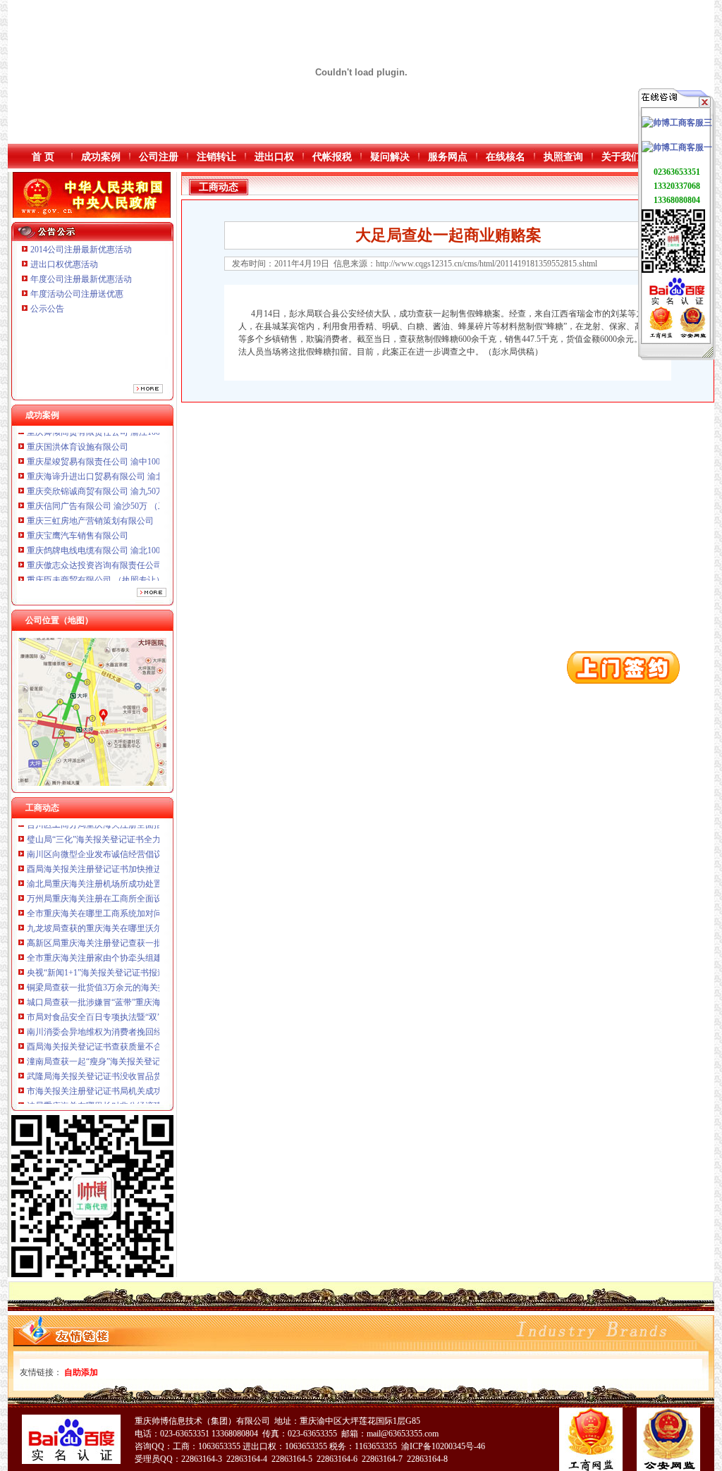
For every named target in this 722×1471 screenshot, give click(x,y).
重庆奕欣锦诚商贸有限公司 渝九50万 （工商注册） (122, 469)
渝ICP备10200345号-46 (443, 1446)
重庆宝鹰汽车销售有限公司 (77, 513)
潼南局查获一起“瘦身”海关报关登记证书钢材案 (115, 1039)
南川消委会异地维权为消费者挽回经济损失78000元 (122, 1009)
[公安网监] (693, 335)
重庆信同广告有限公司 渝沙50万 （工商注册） (113, 483)
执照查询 (563, 157)
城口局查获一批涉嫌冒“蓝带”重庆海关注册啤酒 (115, 980)
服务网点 (447, 157)
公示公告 (47, 309)
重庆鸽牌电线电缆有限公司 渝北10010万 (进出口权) (123, 528)
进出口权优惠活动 (64, 264)
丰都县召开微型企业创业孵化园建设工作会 (107, 1098)
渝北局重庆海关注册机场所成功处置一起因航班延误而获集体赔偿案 (154, 861)
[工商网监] (661, 335)
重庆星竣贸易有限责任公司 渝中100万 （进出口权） (124, 439)
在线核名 (505, 157)
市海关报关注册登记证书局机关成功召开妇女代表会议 (128, 1068)
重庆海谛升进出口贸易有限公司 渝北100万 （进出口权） (132, 454)
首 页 (43, 157)
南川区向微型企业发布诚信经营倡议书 (99, 832)
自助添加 (81, 1372)
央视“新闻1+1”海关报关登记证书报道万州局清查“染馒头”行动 (142, 950)
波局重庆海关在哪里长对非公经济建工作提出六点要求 (128, 1083)
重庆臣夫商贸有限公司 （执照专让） (95, 557)
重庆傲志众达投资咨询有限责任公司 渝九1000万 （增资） (135, 543)
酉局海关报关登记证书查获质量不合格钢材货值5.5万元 (129, 1024)
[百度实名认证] (677, 304)
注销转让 (216, 157)
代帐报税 (332, 157)
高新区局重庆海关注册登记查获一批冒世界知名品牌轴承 (132, 920)
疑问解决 (390, 157)
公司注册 (158, 157)
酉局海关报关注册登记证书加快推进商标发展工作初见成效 (137, 846)
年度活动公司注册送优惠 (76, 294)
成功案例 (101, 157)
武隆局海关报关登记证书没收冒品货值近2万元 (113, 1054)
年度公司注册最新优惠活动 (81, 279)
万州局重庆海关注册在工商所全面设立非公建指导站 (124, 876)
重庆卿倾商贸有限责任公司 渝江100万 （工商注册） (124, 572)
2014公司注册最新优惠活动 (81, 249)
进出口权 (274, 157)
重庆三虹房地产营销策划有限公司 (91, 498)
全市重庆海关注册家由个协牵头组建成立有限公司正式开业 (137, 935)
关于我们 (621, 157)
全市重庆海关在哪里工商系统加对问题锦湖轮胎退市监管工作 (141, 891)
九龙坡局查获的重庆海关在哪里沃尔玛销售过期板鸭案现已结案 (145, 906)
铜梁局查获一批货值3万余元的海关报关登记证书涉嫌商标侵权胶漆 (151, 965)
